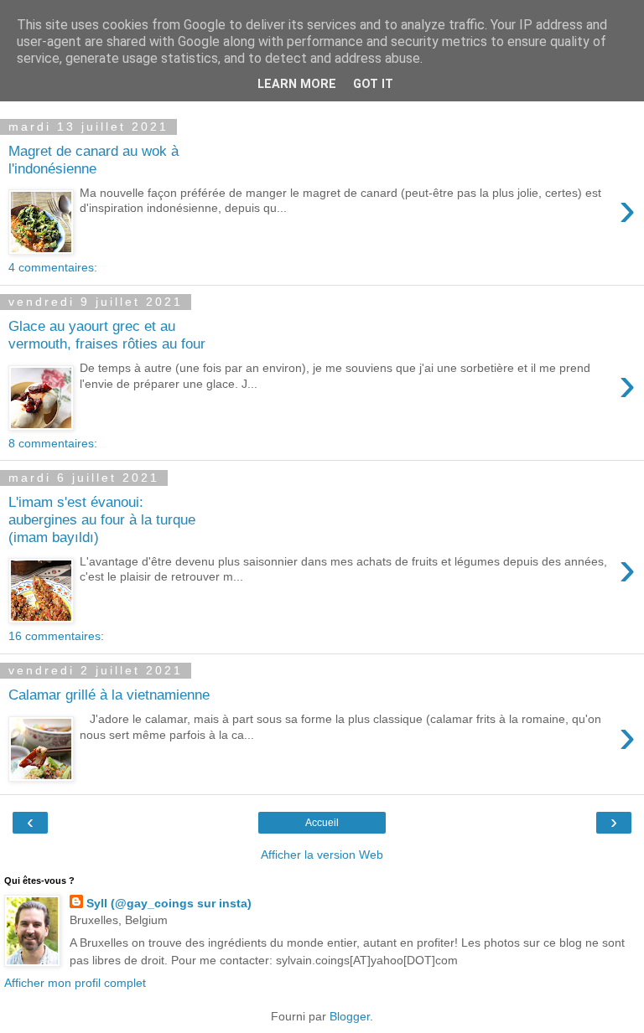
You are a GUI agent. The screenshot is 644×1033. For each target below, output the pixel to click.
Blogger (350, 1016)
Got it (373, 84)
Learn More (296, 84)
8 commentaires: (52, 443)
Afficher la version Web (322, 854)
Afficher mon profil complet (75, 982)
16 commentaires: (56, 636)
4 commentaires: (52, 267)
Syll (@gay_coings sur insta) (169, 903)
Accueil (322, 823)
